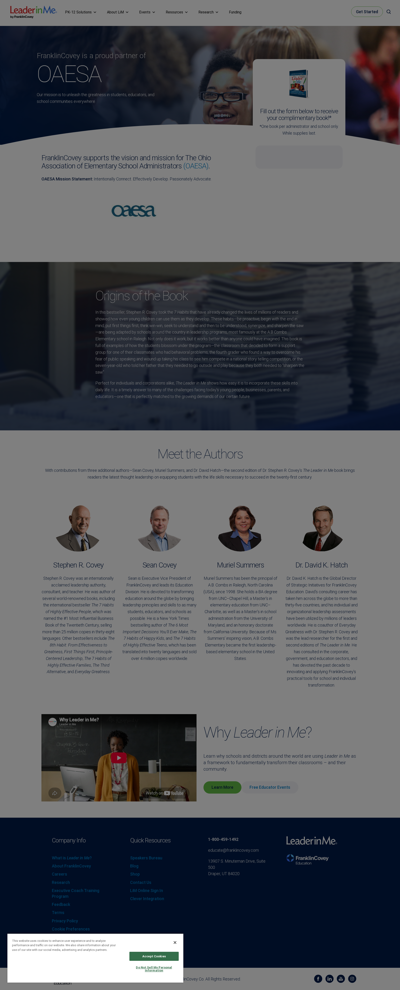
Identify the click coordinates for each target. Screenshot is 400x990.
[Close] (175, 942)
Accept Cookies (154, 956)
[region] (95, 958)
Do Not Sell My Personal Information (154, 969)
